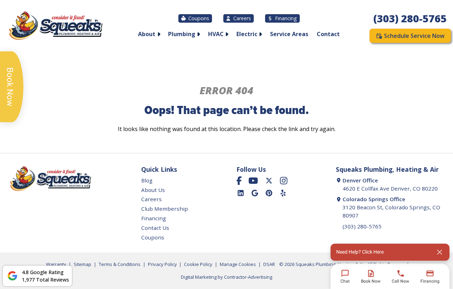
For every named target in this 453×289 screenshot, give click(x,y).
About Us (153, 189)
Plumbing (181, 34)
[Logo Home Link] (55, 27)
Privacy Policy (162, 264)
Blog (147, 180)
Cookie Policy (198, 264)
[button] (390, 252)
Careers (242, 18)
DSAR (269, 264)
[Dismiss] (439, 252)
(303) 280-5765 (410, 18)
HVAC (216, 34)
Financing (286, 18)
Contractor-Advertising (248, 277)
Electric (246, 34)
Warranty (56, 264)
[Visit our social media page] (239, 180)
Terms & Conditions (120, 264)
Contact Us (155, 227)
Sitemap (82, 264)
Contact (328, 34)
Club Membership (164, 208)
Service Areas (289, 34)
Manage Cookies (238, 264)
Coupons (198, 18)
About (146, 34)
